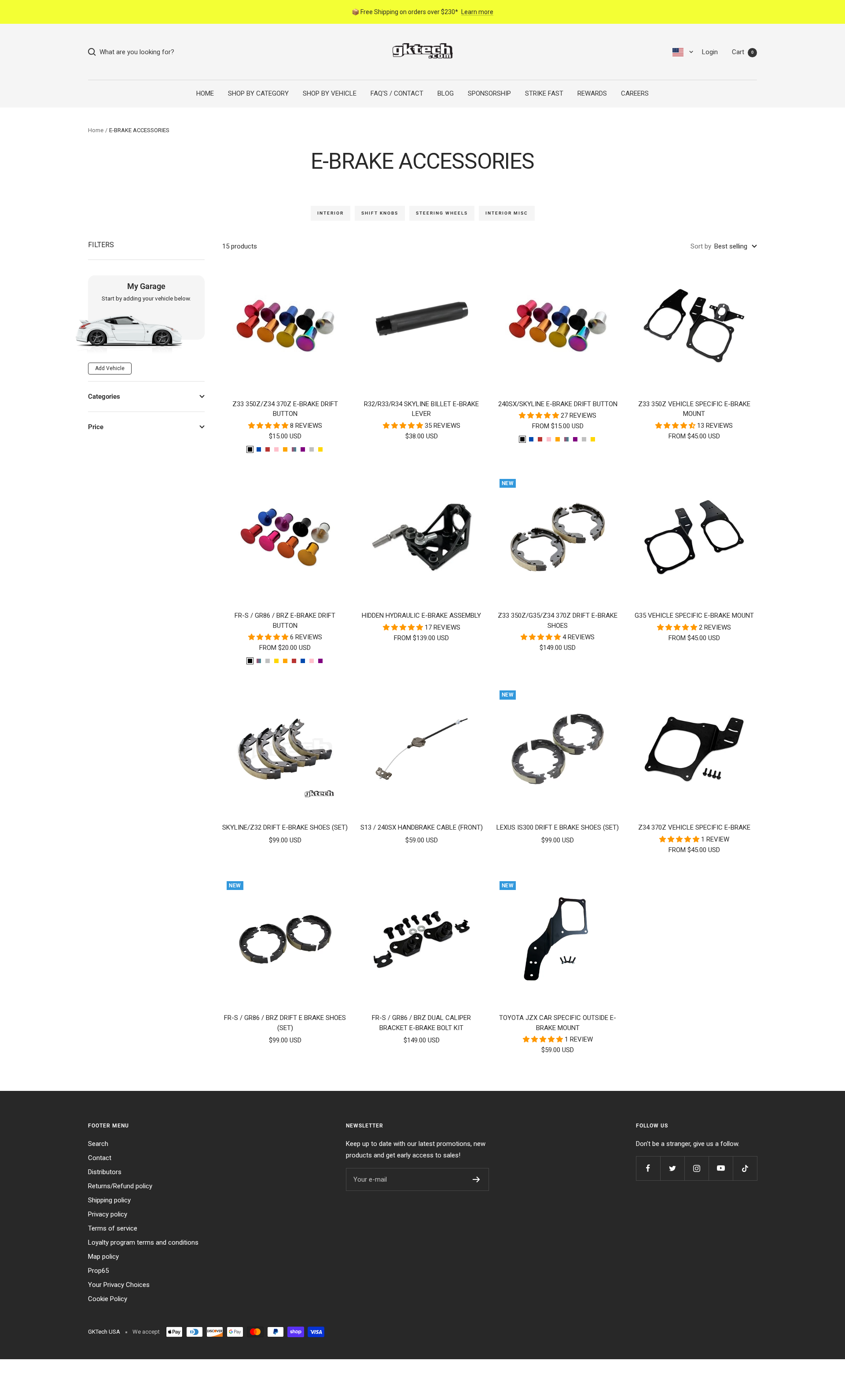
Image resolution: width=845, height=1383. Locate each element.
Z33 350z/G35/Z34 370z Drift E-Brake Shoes (557, 621)
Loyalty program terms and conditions (143, 1242)
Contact (99, 1158)
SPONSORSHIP (489, 93)
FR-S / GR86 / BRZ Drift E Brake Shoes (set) (285, 1023)
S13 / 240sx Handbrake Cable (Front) (421, 827)
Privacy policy (107, 1214)
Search (98, 1144)
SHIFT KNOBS (379, 213)
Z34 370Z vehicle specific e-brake (694, 827)
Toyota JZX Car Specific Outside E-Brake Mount (557, 1023)
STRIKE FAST (544, 93)
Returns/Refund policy (120, 1186)
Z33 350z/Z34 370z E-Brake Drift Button (285, 409)
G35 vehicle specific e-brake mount (694, 615)
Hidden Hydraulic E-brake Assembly (421, 615)
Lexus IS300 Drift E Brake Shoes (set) (557, 827)
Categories (104, 396)
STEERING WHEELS (442, 213)
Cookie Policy (107, 1299)
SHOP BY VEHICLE (329, 93)
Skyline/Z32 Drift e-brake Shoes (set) (285, 827)
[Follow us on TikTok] (745, 1168)
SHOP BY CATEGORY (258, 93)
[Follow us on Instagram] (696, 1168)
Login (710, 52)
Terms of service (112, 1228)
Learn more (477, 11)
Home (95, 130)
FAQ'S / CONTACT (397, 93)
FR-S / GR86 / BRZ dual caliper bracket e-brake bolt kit (421, 1023)
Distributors (104, 1172)
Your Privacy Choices (119, 1285)
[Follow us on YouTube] (721, 1168)
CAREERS (635, 93)
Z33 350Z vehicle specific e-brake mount (694, 409)
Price (95, 427)
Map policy (103, 1257)
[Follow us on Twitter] (672, 1168)
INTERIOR (330, 213)
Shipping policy (109, 1200)
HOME (205, 93)
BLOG (445, 93)
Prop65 (98, 1271)
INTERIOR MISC (506, 213)
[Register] (476, 1179)
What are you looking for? (135, 52)
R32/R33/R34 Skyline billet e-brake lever (421, 409)
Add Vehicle (110, 368)
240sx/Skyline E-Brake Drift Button (557, 404)
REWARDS (592, 93)
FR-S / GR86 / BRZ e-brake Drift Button (285, 621)
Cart (742, 52)
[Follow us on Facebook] (648, 1168)
